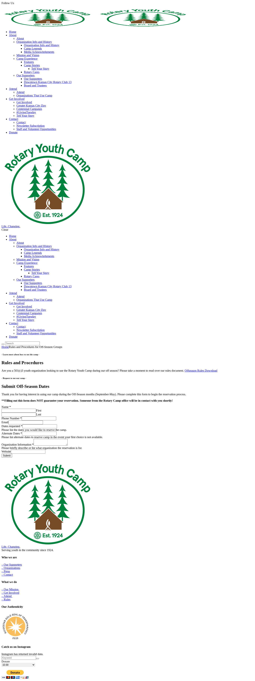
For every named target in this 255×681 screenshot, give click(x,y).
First (38, 410)
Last (38, 414)
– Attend (6, 596)
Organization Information (17, 444)
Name (6, 407)
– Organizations (10, 568)
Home (5, 347)
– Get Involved (10, 592)
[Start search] (2, 344)
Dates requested (11, 426)
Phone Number (11, 418)
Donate (5, 661)
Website (6, 451)
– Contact (7, 574)
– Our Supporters (11, 564)
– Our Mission (10, 589)
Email (4, 422)
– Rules (5, 599)
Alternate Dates (11, 433)
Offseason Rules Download (201, 370)
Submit (7, 455)
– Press (5, 571)
